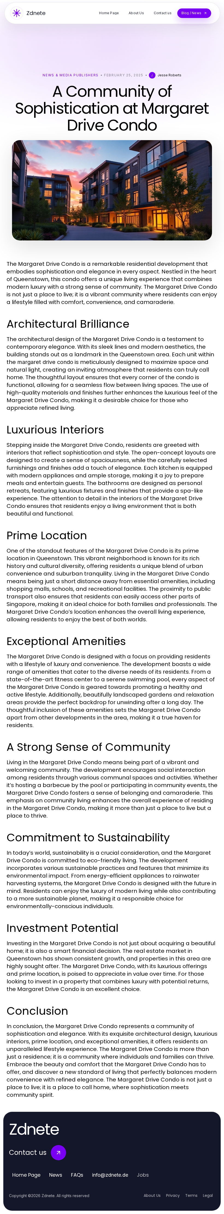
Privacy (173, 1195)
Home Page (26, 1174)
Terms (191, 1195)
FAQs (77, 1174)
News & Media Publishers (71, 75)
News (55, 1174)
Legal (208, 1195)
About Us (152, 1195)
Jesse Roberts (169, 75)
